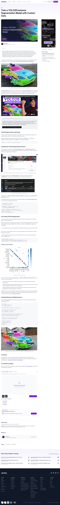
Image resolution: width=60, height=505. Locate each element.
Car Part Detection (18, 149)
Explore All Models (43, 489)
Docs (27, 1)
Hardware (12, 488)
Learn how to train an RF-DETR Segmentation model (12, 127)
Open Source (13, 486)
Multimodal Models (43, 488)
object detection (6, 90)
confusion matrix (15, 277)
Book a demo (50, 1)
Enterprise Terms (31, 502)
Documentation (23, 479)
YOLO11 (41, 483)
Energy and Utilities (33, 485)
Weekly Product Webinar (24, 485)
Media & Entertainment (34, 492)
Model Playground (23, 489)
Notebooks (12, 479)
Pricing (24, 1)
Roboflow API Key (15, 175)
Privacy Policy (36, 502)
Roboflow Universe (29, 149)
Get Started (56, 1)
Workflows (2, 480)
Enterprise (2, 491)
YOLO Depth (5, 401)
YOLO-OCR (5, 404)
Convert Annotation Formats (25, 486)
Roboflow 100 (13, 485)
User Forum (22, 480)
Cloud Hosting (3, 486)
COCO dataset (29, 366)
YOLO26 (41, 482)
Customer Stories (33, 479)
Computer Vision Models (24, 488)
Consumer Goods (33, 483)
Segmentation (14, 444)
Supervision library (8, 299)
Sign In (46, 1)
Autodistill (12, 480)
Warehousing (33, 497)
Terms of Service (25, 502)
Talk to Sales (3, 489)
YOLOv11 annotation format (32, 199)
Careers (51, 482)
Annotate (2, 483)
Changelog (22, 482)
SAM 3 (41, 480)
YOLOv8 (41, 485)
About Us (51, 479)
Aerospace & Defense (34, 480)
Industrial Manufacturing (34, 488)
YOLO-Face (5, 402)
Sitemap (39, 502)
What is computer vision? (24, 483)
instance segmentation (26, 90)
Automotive (32, 482)
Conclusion (44, 59)
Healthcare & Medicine (34, 486)
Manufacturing (33, 491)
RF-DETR (41, 479)
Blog (29, 1)
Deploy (2, 479)
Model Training (7, 444)
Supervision (13, 482)
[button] (10, 1)
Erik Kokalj (5, 43)
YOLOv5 (41, 486)
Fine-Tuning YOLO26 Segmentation (48, 57)
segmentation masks (16, 293)
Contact (51, 485)
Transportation (33, 495)
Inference (12, 483)
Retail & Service (33, 494)
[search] (43, 1)
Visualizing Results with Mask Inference (48, 58)
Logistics (32, 489)
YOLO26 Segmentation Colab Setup (48, 53)
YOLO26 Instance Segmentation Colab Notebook (25, 61)
